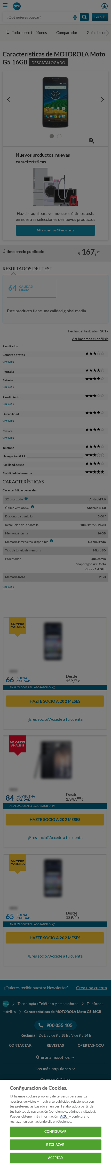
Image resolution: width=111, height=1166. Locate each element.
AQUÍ (64, 1116)
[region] (55, 1123)
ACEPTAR (55, 1158)
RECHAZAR (55, 1145)
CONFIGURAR (55, 1131)
